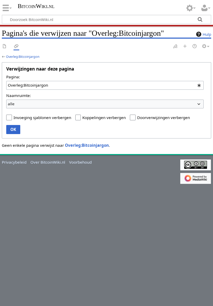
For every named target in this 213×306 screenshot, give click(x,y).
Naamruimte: (18, 95)
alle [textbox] (11, 103)
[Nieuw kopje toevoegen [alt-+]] (185, 47)
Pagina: (13, 76)
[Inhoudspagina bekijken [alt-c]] (5, 47)
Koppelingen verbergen (104, 117)
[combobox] (105, 85)
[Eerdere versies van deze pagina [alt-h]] (195, 47)
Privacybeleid (14, 162)
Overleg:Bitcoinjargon (22, 56)
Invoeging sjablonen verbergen (42, 117)
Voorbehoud (80, 162)
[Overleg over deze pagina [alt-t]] (16, 47)
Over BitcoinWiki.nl (47, 162)
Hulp (207, 34)
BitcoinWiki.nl (36, 6)
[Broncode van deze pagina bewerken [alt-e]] (175, 47)
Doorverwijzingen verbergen (163, 117)
